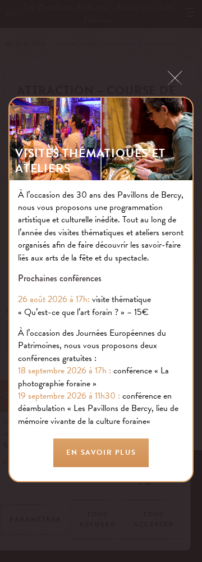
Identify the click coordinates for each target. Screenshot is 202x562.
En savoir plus (101, 452)
